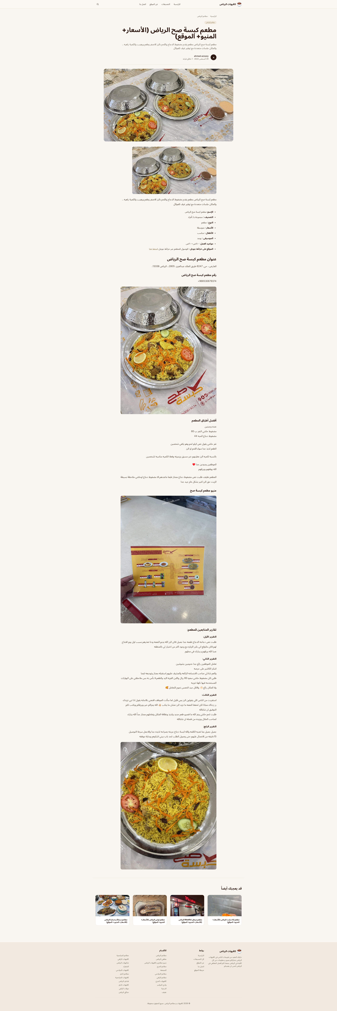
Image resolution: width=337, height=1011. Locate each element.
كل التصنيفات (199, 959)
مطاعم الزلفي (161, 977)
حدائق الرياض (124, 992)
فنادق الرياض (124, 981)
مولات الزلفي (124, 988)
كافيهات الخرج (161, 981)
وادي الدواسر (161, 985)
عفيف (164, 992)
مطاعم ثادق (124, 974)
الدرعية (163, 988)
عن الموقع (154, 4)
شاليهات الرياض (123, 963)
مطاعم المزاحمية (123, 955)
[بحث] (97, 4)
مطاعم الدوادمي (160, 974)
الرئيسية (177, 4)
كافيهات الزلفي (123, 959)
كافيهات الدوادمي (122, 970)
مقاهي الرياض (161, 959)
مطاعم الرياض (202, 16)
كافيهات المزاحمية (122, 977)
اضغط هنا (154, 249)
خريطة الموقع (199, 970)
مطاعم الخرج (161, 966)
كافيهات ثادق (124, 985)
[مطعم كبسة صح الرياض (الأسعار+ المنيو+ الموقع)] (168, 170)
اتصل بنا (142, 4)
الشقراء (126, 966)
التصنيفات (166, 4)
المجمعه (163, 970)
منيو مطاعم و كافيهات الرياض (155, 963)
